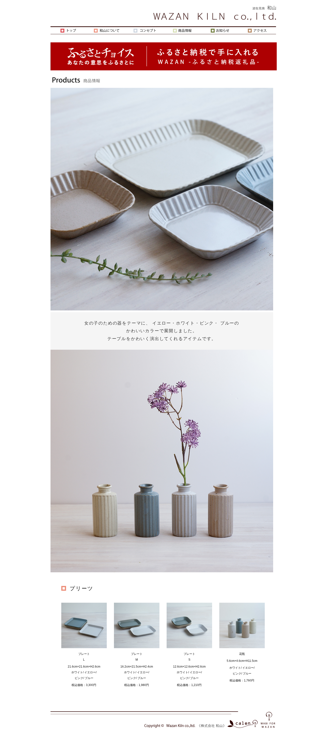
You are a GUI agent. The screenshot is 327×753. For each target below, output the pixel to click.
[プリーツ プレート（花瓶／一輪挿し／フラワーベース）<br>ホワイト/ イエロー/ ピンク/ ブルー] (242, 648)
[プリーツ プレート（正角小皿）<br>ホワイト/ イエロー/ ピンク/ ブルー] (189, 648)
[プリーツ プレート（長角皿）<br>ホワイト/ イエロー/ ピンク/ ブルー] (136, 648)
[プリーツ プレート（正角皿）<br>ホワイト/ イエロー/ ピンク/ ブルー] (84, 648)
